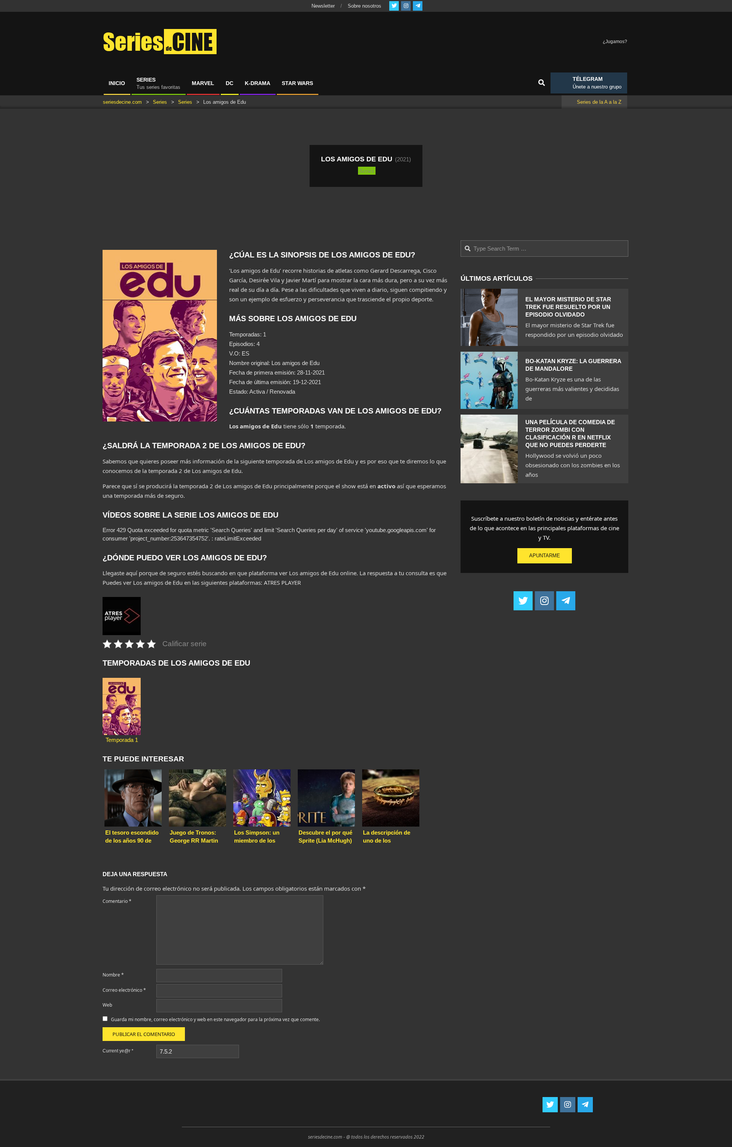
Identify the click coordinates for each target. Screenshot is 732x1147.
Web (107, 1005)
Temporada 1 (122, 740)
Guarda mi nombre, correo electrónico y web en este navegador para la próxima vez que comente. (215, 1019)
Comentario (117, 901)
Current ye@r (118, 1051)
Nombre (113, 975)
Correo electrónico (124, 990)
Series (367, 170)
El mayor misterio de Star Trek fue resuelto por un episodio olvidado (568, 307)
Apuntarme (544, 555)
